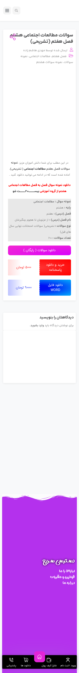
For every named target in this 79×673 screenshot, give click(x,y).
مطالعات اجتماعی (39, 56)
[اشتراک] (12, 37)
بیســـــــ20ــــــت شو (26, 191)
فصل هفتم (59, 56)
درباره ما (69, 583)
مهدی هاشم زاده (34, 50)
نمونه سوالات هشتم (49, 62)
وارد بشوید (37, 325)
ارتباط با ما (67, 571)
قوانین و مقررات (62, 577)
